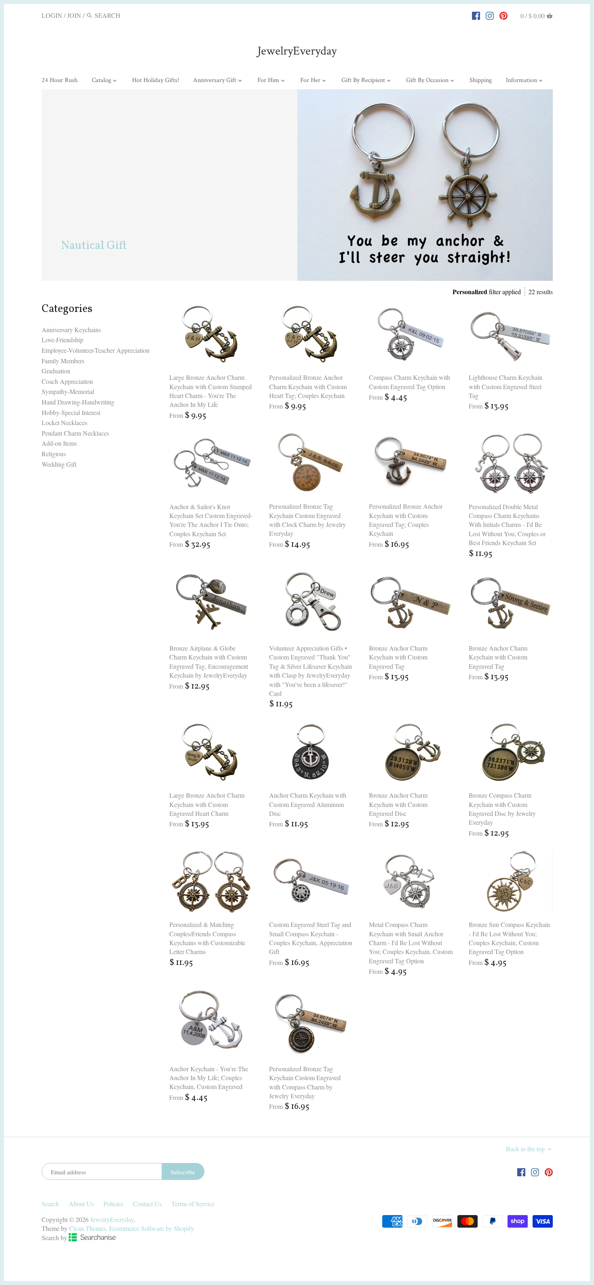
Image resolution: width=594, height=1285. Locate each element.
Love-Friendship (62, 339)
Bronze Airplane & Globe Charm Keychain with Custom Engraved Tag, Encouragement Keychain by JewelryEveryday (208, 661)
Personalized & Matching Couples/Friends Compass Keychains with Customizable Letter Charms (207, 938)
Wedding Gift (59, 464)
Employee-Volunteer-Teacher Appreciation (96, 350)
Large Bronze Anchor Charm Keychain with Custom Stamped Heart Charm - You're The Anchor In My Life (210, 391)
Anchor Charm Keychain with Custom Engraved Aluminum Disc (307, 804)
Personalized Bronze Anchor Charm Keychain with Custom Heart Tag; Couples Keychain (308, 386)
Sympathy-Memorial (68, 391)
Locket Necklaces (64, 422)
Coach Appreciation (67, 381)
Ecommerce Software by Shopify (151, 1228)
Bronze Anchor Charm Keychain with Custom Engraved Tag (398, 657)
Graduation (56, 371)
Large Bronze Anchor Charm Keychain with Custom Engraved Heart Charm (206, 804)
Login (52, 15)
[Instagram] (490, 15)
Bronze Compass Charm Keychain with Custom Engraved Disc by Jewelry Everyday (502, 808)
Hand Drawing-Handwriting (78, 402)
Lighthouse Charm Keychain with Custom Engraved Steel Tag (505, 386)
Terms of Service (193, 1203)
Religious (54, 453)
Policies (113, 1203)
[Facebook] (476, 15)
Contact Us (147, 1203)
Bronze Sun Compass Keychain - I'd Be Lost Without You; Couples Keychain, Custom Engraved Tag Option (509, 938)
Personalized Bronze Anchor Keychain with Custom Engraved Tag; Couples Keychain (405, 519)
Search (50, 1203)
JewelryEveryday (297, 51)
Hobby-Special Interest (71, 412)
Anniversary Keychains (71, 329)
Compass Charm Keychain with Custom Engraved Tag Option (409, 381)
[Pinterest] (503, 15)
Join (74, 15)
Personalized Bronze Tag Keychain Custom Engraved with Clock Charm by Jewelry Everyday (307, 519)
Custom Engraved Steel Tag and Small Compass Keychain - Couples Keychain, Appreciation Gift (310, 938)
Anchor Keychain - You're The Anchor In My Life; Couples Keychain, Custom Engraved (208, 1077)
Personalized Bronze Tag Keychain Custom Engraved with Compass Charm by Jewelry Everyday (305, 1082)
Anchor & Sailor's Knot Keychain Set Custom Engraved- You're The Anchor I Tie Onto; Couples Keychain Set (211, 520)
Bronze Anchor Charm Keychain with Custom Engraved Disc (398, 804)
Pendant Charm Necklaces (75, 433)
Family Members (63, 360)
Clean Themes (87, 1228)
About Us (81, 1203)
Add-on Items (59, 443)
